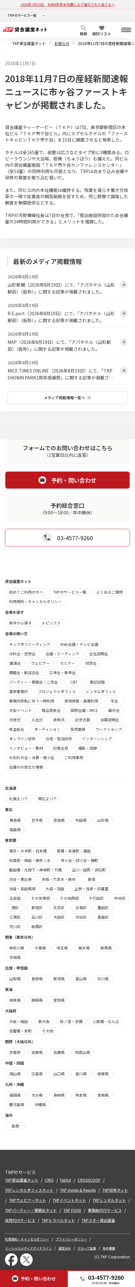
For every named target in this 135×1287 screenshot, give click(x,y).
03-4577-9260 (106, 1277)
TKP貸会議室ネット (29, 43)
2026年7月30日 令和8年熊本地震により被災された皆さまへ (67, 4)
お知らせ (61, 43)
